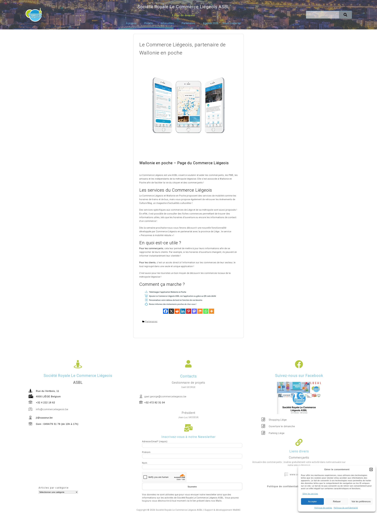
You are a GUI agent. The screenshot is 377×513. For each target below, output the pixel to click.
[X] (171, 311)
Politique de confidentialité (346, 508)
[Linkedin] (182, 311)
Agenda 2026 (210, 23)
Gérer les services (310, 494)
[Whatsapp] (205, 311)
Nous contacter (232, 23)
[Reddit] (177, 311)
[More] (211, 311)
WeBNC (237, 510)
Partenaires (188, 23)
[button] (371, 469)
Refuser (337, 501)
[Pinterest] (188, 311)
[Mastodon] (194, 311)
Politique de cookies (323, 508)
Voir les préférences (361, 501)
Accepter (312, 501)
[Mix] (200, 311)
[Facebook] (165, 311)
